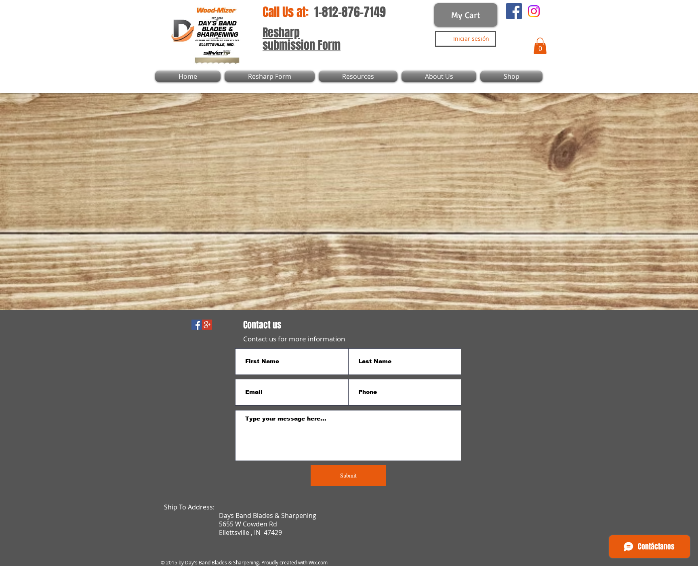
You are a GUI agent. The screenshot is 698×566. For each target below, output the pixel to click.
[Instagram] (534, 11)
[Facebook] (514, 11)
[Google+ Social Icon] (207, 325)
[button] (540, 46)
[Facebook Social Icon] (196, 325)
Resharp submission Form (302, 38)
